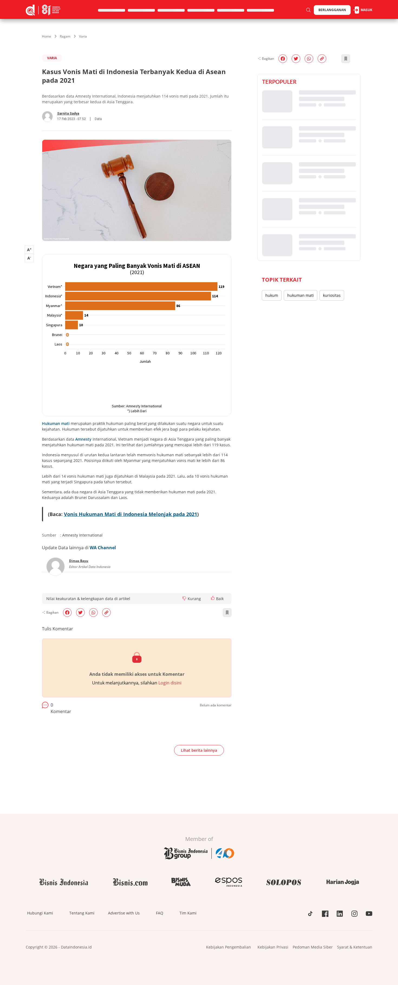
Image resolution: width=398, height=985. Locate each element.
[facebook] (67, 612)
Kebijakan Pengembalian (228, 947)
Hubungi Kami (40, 913)
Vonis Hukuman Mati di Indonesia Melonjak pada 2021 (130, 514)
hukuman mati (300, 295)
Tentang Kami (81, 913)
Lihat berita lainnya (199, 750)
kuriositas (332, 295)
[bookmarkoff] (227, 612)
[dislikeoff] (184, 598)
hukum (271, 295)
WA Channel (103, 548)
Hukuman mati (56, 423)
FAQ (159, 913)
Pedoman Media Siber (313, 947)
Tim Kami (188, 913)
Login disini (169, 683)
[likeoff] (213, 598)
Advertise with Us (124, 913)
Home (46, 36)
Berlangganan (332, 10)
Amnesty (83, 439)
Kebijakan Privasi (272, 947)
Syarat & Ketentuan (354, 947)
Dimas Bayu (78, 560)
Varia (83, 36)
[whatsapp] (93, 612)
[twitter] (80, 612)
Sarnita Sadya (68, 113)
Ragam (65, 36)
